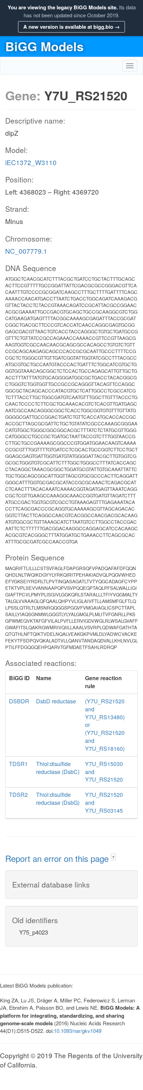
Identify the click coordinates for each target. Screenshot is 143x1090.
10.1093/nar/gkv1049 (77, 1030)
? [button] (113, 857)
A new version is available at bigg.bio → (71, 26)
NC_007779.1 (26, 250)
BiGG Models (44, 46)
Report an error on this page (58, 858)
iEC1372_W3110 (31, 162)
